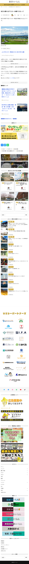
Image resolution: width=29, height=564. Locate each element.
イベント (20, 15)
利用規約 (2, 542)
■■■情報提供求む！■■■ (9, 118)
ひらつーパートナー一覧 (5, 408)
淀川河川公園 (20, 151)
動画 (2, 478)
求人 (2, 486)
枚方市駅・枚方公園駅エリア (8, 151)
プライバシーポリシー (5, 544)
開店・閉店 (3, 470)
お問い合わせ (3, 492)
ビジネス (2, 484)
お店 (2, 476)
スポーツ (10, 149)
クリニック (3, 480)
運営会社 (2, 546)
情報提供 (2, 540)
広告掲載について (4, 548)
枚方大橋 (16, 149)
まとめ (2, 474)
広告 (2, 490)
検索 (26, 214)
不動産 (2, 488)
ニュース (26, 15)
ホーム (2, 466)
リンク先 (11, 78)
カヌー (3, 149)
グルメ (2, 472)
